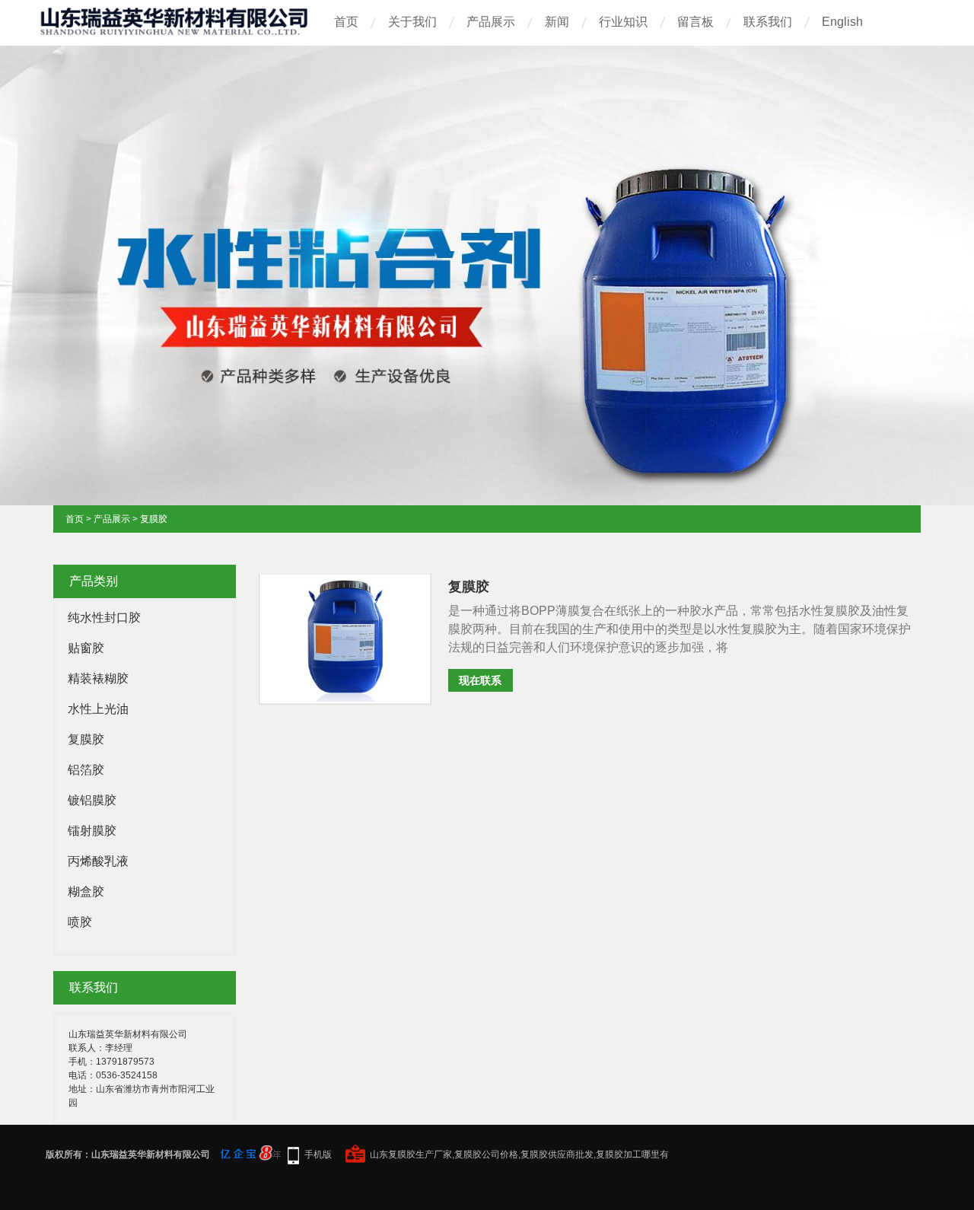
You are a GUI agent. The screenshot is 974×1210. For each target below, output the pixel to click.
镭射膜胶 (92, 830)
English (842, 21)
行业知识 (623, 21)
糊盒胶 (86, 891)
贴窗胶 (86, 648)
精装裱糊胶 (98, 678)
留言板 (695, 21)
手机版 (318, 1154)
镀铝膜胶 (92, 800)
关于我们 (412, 21)
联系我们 (767, 21)
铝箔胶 (86, 769)
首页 (346, 21)
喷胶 (80, 921)
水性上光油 (98, 708)
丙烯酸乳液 (98, 861)
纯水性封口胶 (104, 617)
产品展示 (490, 21)
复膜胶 (153, 519)
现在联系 (480, 680)
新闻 (557, 21)
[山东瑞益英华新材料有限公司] (176, 29)
